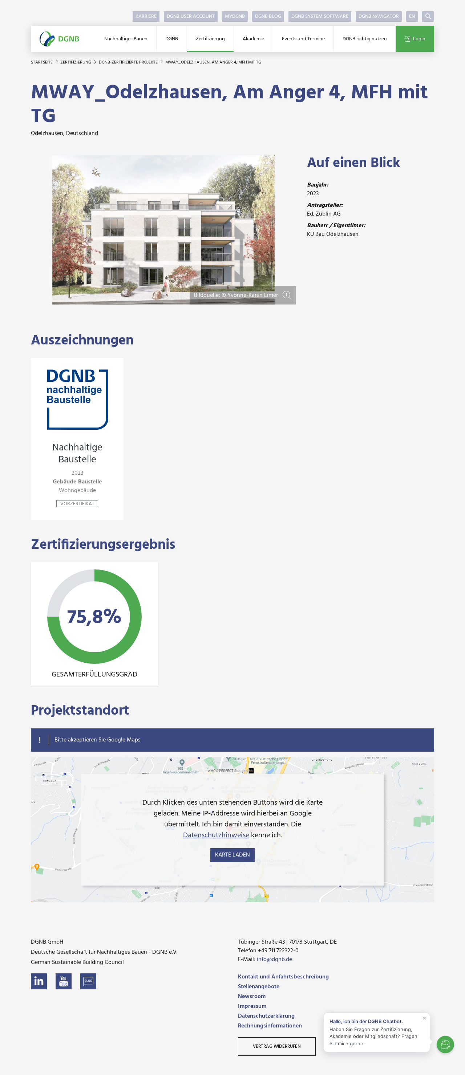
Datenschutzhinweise (216, 835)
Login (419, 39)
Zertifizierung (210, 39)
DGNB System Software (319, 16)
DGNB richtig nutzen (365, 39)
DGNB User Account (191, 16)
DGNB (171, 39)
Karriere (146, 16)
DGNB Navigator (379, 16)
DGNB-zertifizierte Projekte (129, 62)
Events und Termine (303, 39)
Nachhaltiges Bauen (125, 39)
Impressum (252, 1006)
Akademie (253, 39)
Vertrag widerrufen (277, 1046)
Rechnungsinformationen (270, 1026)
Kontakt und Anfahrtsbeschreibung (283, 977)
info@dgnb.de (274, 959)
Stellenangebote (258, 987)
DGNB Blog (268, 16)
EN (412, 16)
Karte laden (232, 855)
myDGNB (235, 16)
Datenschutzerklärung (266, 1016)
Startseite (42, 62)
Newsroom (252, 996)
